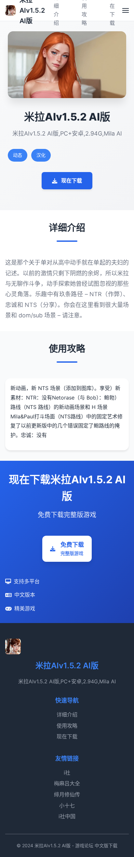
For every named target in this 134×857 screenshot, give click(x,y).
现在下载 (71, 180)
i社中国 (67, 816)
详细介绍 (67, 714)
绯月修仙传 (67, 794)
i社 (67, 772)
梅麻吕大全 (67, 783)
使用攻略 (67, 725)
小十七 (67, 805)
